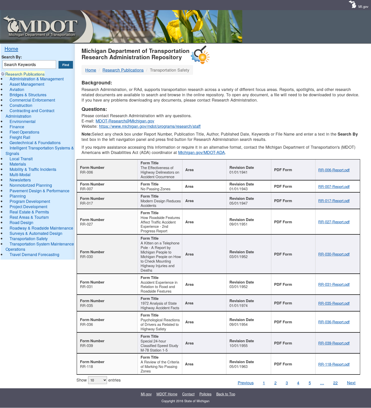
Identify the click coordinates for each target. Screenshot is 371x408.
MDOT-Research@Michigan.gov (125, 121)
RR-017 (86, 203)
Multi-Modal (20, 174)
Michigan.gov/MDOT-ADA (201, 152)
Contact (188, 393)
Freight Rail (20, 137)
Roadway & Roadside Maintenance (41, 228)
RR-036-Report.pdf (334, 321)
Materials (18, 164)
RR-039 (86, 345)
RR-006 (86, 172)
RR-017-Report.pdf (334, 200)
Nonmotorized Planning (31, 185)
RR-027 (86, 224)
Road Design (21, 222)
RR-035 (86, 305)
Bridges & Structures (28, 95)
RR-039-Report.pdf (334, 343)
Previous (246, 383)
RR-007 (86, 188)
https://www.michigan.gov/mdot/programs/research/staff (150, 126)
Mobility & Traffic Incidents (33, 169)
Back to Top (225, 393)
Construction (21, 105)
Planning (18, 196)
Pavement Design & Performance (39, 191)
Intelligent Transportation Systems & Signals (40, 150)
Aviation (17, 89)
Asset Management (27, 84)
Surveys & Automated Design (36, 233)
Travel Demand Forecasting (34, 254)
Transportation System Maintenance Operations (40, 246)
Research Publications (25, 74)
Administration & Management (37, 79)
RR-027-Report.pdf (334, 221)
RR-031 (86, 286)
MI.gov (363, 6)
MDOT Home (166, 393)
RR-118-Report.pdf (334, 364)
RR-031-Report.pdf (334, 284)
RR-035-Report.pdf (334, 303)
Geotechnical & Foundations (35, 142)
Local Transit (21, 159)
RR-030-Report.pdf (334, 254)
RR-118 (86, 366)
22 (335, 383)
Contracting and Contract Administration (30, 113)
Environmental (23, 121)
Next (351, 383)
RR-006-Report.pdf (334, 169)
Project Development (28, 206)
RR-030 (86, 256)
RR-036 (86, 324)
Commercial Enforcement (32, 100)
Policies (205, 393)
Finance (17, 127)
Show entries (98, 380)
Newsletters (20, 180)
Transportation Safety (29, 238)
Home (11, 48)
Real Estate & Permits (29, 212)
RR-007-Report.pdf (334, 186)
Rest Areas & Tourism (29, 217)
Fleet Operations (24, 132)
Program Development (30, 201)
